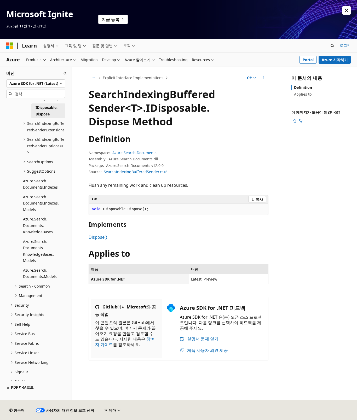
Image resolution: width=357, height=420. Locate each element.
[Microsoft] (9, 45)
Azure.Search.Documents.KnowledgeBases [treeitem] (38, 225)
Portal (308, 59)
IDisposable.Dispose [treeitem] (46, 110)
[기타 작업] (263, 78)
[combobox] (35, 83)
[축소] (65, 73)
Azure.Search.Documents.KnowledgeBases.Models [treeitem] (38, 251)
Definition (303, 87)
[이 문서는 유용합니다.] (294, 121)
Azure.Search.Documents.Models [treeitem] (40, 273)
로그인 (345, 45)
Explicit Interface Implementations (133, 77)
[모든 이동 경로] (93, 78)
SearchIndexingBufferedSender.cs (134, 171)
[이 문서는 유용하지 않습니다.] (301, 121)
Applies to (303, 94)
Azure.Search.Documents (134, 152)
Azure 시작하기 (335, 59)
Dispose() (98, 237)
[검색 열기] (332, 45)
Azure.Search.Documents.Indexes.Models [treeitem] (41, 203)
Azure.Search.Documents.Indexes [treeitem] (40, 184)
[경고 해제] (346, 10)
